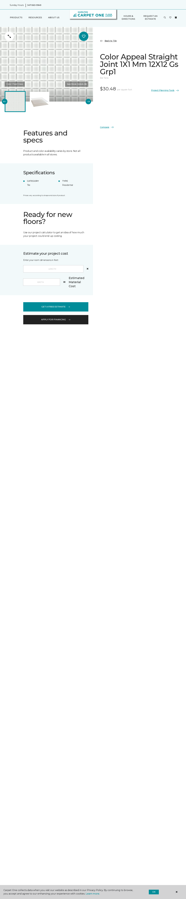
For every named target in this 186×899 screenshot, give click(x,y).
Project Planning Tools (162, 90)
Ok (153, 892)
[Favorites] (170, 17)
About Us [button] (53, 17)
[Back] (4, 101)
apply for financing (53, 319)
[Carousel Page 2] (39, 101)
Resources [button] (35, 17)
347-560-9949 (34, 5)
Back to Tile (111, 40)
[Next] (88, 101)
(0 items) (176, 17)
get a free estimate (53, 306)
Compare (104, 127)
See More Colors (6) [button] (77, 84)
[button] (165, 17)
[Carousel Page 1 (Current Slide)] (15, 101)
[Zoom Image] (9, 36)
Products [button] (16, 17)
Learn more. (93, 893)
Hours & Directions (128, 17)
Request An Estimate (150, 17)
